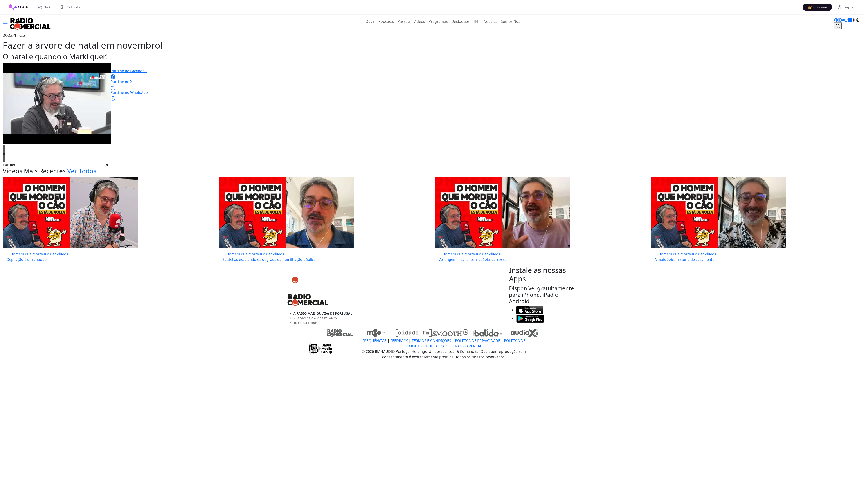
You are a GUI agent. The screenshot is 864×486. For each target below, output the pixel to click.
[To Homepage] (18, 7)
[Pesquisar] (838, 25)
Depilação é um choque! (27, 259)
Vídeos (419, 21)
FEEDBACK (399, 340)
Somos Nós (510, 21)
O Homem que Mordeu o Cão (32, 254)
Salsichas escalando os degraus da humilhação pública (269, 259)
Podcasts (386, 21)
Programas (438, 21)
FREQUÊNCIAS (374, 340)
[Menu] (5, 23)
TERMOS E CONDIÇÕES (431, 340)
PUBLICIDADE (437, 346)
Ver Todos (81, 170)
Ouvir (371, 21)
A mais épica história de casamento (685, 259)
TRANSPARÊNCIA (467, 346)
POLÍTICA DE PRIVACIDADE (477, 340)
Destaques (460, 21)
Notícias (490, 21)
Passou (404, 21)
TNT (476, 21)
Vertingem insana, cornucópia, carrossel (473, 259)
